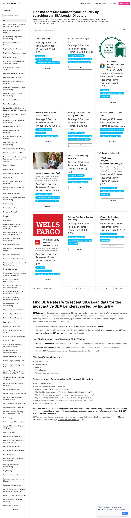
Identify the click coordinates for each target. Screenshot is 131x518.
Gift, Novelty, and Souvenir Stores (14, 403)
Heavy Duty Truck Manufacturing (14, 495)
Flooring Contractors (10, 208)
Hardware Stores (9, 454)
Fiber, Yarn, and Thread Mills (12, 153)
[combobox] (76, 30)
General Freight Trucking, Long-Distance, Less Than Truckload (14, 372)
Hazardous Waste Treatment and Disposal (14, 480)
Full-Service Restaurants (11, 326)
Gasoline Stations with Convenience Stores (10, 351)
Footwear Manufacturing (11, 255)
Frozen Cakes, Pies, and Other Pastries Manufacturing (13, 292)
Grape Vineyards (9, 432)
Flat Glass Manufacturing (11, 193)
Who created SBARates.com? (46, 403)
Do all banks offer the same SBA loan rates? (51, 389)
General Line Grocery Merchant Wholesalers (13, 378)
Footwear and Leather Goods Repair (13, 250)
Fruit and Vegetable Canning (12, 314)
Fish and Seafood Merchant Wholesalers (12, 182)
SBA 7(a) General (41, 361)
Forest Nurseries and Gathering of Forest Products (14, 264)
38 (121, 288)
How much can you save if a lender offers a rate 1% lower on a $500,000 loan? (65, 401)
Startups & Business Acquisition (47, 373)
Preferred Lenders (42, 364)
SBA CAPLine (40, 367)
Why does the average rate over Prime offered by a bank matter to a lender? (64, 395)
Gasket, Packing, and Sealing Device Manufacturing (13, 345)
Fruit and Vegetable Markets (12, 318)
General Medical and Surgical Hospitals (13, 384)
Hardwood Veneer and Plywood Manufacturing (13, 459)
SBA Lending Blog (85, 3)
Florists (5, 216)
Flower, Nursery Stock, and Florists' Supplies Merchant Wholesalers (12, 226)
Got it (124, 513)
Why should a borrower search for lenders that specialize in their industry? (63, 392)
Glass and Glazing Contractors (13, 407)
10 (106, 288)
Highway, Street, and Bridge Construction (12, 500)
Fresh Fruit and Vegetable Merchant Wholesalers (12, 286)
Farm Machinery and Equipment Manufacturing (14, 121)
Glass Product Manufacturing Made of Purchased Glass (13, 413)
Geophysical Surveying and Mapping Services (12, 398)
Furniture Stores (8, 340)
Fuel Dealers (7, 322)
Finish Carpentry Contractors (13, 173)
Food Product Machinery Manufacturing (11, 239)
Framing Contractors (10, 269)
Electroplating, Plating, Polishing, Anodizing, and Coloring (14, 25)
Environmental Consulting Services (11, 68)
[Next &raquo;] (126, 288)
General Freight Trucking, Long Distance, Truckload (13, 366)
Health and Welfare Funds (12, 485)
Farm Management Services (12, 126)
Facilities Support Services (12, 100)
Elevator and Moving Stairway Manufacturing (13, 38)
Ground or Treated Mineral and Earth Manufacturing (13, 441)
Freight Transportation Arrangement (10, 280)
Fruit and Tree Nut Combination (13, 310)
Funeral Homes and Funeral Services (12, 331)
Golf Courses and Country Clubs (14, 422)
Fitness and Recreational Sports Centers (13, 188)
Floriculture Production (10, 212)
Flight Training (8, 204)
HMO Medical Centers (10, 505)
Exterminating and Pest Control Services (13, 82)
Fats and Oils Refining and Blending (12, 137)
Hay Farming (7, 471)
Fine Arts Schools (9, 165)
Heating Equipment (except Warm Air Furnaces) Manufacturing (14, 490)
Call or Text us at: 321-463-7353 (105, 3)
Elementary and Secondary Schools (12, 31)
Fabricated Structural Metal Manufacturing (12, 95)
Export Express (40, 370)
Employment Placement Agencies (14, 53)
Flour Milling (7, 220)
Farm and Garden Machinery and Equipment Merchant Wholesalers (14, 109)
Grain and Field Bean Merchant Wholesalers (13, 427)
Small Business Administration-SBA (107, 417)
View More (48, 68)
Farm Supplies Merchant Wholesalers (11, 131)
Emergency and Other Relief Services (12, 44)
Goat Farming (7, 418)
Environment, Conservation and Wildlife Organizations (13, 62)
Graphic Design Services (11, 436)
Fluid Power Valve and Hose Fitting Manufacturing (12, 233)
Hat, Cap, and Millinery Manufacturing (11, 466)
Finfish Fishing (8, 169)
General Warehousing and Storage (14, 393)
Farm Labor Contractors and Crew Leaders (14, 115)
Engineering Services (10, 57)
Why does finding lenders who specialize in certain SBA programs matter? (63, 398)
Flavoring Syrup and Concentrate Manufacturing (14, 199)
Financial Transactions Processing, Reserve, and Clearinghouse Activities (14, 159)
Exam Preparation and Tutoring (13, 73)
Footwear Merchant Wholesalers (14, 259)
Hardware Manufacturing (11, 446)
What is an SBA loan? (43, 383)
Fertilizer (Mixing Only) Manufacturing (10, 144)
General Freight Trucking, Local (13, 361)
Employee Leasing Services (12, 49)
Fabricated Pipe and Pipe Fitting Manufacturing (14, 88)
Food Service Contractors (11, 244)
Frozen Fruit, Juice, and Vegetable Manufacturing (11, 298)
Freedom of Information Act (68, 420)
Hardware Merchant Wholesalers (14, 450)
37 (116, 288)
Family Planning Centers (11, 104)
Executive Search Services (12, 77)
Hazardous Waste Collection (12, 475)
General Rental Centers (11, 389)
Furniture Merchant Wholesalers (14, 336)
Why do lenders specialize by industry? (50, 386)
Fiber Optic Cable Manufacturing (14, 149)
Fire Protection (8, 177)
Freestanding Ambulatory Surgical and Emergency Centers (14, 274)
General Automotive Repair (12, 356)
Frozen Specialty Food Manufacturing (10, 305)
